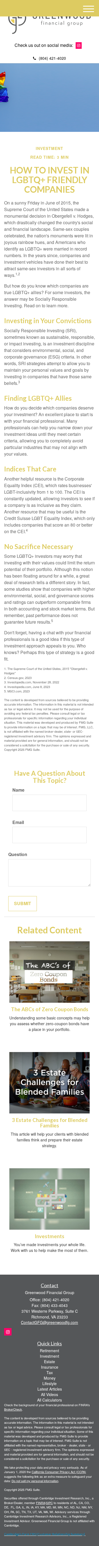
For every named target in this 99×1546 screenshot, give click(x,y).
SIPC (49, 1502)
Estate (49, 1361)
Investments (49, 1236)
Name (18, 790)
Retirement (49, 1350)
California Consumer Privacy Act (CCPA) (59, 1472)
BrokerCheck (13, 1409)
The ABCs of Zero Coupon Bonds (49, 1009)
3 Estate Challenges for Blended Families (49, 1123)
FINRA (40, 1502)
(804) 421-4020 (52, 58)
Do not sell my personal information (35, 1481)
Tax (49, 1372)
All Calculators (49, 1400)
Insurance (49, 1367)
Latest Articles (49, 1389)
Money (50, 1378)
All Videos (49, 1394)
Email (18, 822)
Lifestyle (49, 1383)
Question (17, 854)
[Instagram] (79, 45)
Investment (49, 1356)
